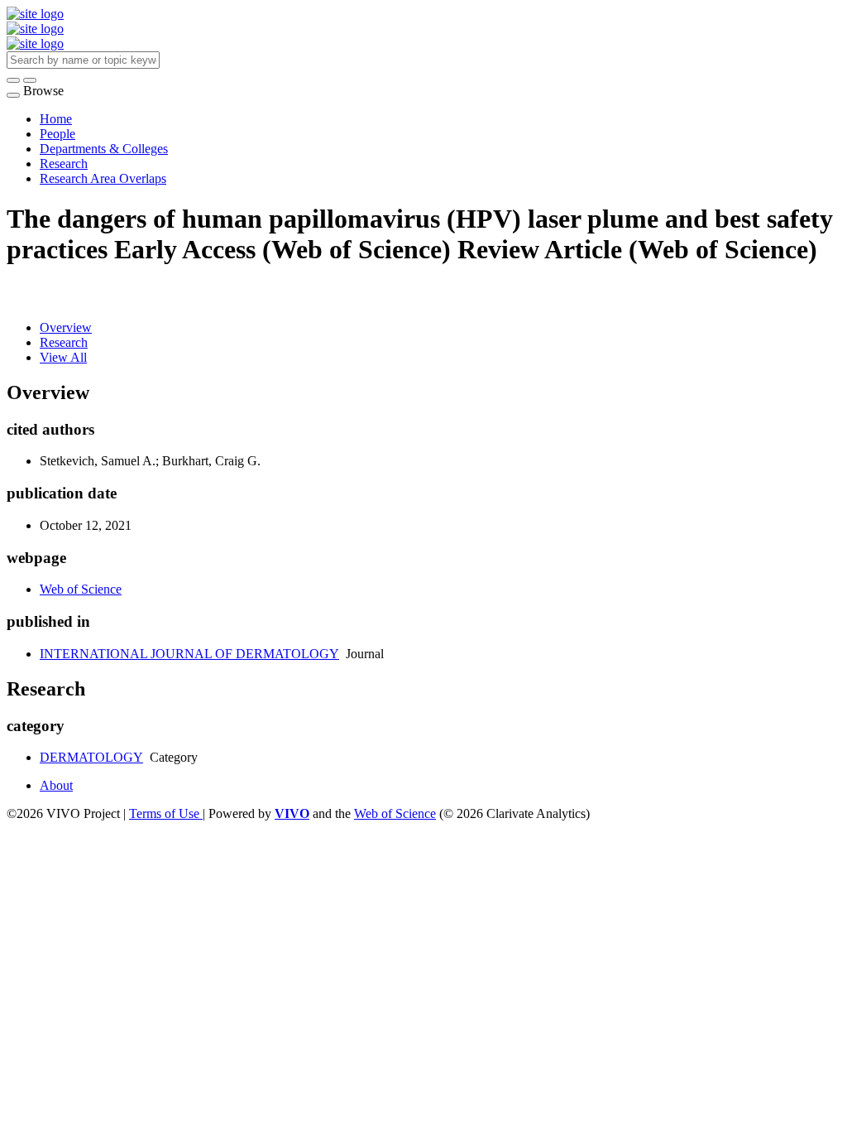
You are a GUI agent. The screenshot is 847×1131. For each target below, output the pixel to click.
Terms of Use (166, 813)
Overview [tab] (66, 327)
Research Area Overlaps (103, 178)
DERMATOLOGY (91, 757)
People (57, 134)
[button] (13, 80)
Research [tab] (64, 342)
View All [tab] (63, 357)
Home (56, 119)
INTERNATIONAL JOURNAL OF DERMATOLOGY (189, 654)
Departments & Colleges (104, 149)
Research (64, 163)
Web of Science (81, 589)
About (56, 785)
